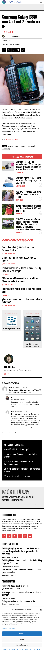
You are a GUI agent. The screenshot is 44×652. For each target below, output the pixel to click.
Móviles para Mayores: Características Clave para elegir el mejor (20, 280)
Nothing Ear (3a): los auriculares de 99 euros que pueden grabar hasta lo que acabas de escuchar (28, 165)
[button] (41, 610)
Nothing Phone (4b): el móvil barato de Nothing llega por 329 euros (28, 180)
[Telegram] (18, 50)
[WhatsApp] (13, 50)
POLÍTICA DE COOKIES (9, 649)
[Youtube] (30, 536)
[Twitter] (9, 50)
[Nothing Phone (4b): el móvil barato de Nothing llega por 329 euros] (8, 181)
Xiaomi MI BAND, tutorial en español (17, 449)
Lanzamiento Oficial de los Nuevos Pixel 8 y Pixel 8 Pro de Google (21, 269)
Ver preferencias (22, 645)
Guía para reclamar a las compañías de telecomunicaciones (18, 602)
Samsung (31, 146)
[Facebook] (4, 50)
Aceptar (22, 634)
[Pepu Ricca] (4, 36)
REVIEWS (5, 295)
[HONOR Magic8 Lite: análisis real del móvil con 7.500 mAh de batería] (8, 209)
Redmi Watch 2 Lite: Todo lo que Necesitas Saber (21, 290)
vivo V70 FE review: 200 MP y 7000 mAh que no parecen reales (28, 194)
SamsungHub (12, 140)
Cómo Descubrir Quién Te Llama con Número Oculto (18, 249)
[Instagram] (5, 373)
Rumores (24, 146)
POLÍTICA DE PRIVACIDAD (24, 649)
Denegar (22, 639)
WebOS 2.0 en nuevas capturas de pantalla (32, 345)
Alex (12, 397)
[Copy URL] (23, 50)
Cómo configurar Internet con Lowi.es (18, 476)
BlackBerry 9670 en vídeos (11, 329)
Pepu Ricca (16, 36)
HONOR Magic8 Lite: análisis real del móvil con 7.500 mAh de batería (29, 208)
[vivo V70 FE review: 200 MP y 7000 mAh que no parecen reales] (8, 195)
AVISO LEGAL (37, 649)
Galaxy (17, 146)
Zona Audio (20, 172)
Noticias (19, 214)
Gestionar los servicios (8, 628)
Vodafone (6, 148)
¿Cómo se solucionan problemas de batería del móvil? (22, 301)
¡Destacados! (20, 186)
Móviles (19, 200)
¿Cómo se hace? (8, 253)
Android (10, 146)
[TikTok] (20, 536)
